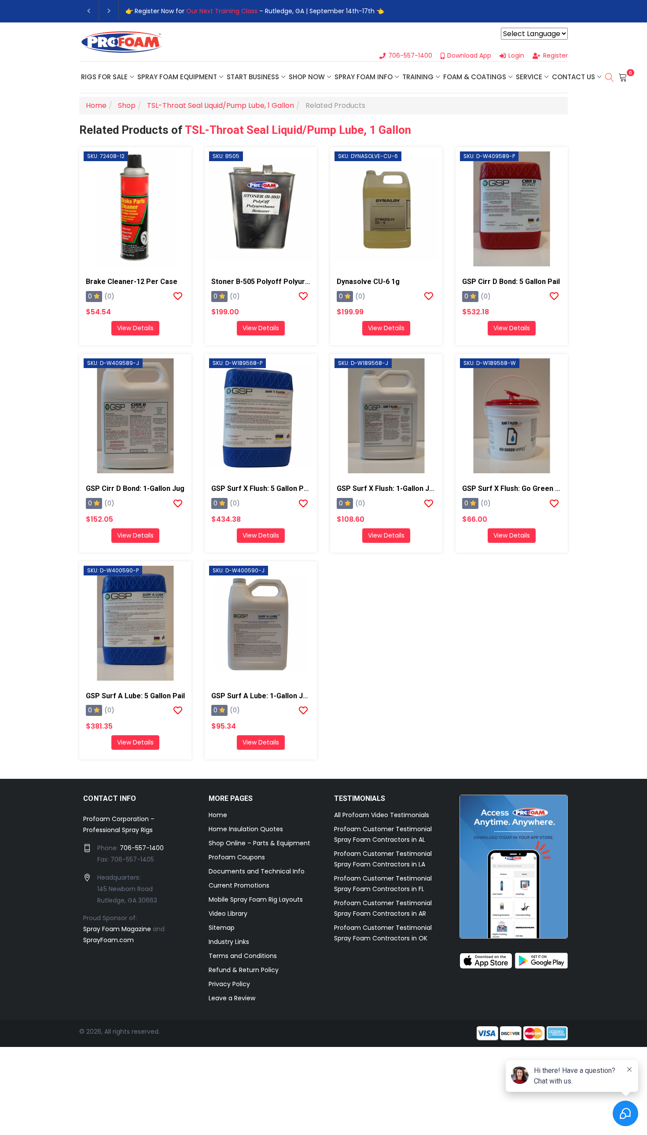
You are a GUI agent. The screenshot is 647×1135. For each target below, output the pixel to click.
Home (218, 815)
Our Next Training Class (221, 11)
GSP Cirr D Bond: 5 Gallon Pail (511, 281)
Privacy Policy (229, 984)
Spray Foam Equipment (177, 76)
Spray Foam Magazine (117, 929)
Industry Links (229, 941)
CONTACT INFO (109, 798)
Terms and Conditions (243, 955)
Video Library (228, 913)
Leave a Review (232, 998)
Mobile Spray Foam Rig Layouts (256, 899)
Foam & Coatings (474, 76)
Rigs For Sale (104, 76)
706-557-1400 (142, 848)
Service (529, 76)
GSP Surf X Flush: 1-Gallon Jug (387, 488)
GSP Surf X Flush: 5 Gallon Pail (261, 488)
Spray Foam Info (364, 76)
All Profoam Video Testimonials (381, 815)
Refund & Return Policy (244, 969)
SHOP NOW (307, 76)
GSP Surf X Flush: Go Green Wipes (518, 488)
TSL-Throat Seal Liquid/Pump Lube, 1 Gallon (298, 129)
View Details (135, 328)
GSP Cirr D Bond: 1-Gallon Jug (135, 488)
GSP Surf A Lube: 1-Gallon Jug (261, 696)
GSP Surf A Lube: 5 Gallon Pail (135, 696)
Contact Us (573, 76)
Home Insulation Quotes (246, 829)
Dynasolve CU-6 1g (368, 281)
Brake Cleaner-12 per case (131, 281)
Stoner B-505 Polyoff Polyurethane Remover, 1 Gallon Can (308, 281)
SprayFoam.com (108, 940)
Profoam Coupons (237, 857)
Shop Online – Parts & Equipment (259, 843)
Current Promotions (239, 885)
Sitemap (222, 927)
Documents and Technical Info (257, 871)
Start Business (253, 76)
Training (418, 76)
